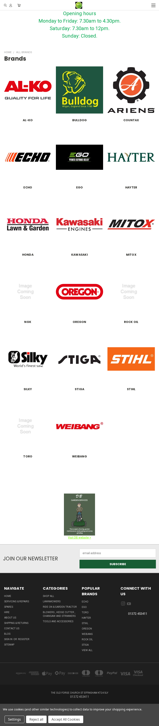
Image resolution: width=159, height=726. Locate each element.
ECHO (27, 187)
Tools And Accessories (58, 621)
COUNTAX (131, 120)
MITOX (131, 255)
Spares (8, 606)
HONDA (28, 255)
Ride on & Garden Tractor (60, 606)
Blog (7, 633)
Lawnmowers (51, 601)
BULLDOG (79, 120)
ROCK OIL (131, 322)
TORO (27, 456)
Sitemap (9, 644)
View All (87, 650)
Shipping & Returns (16, 623)
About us (10, 617)
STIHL (131, 389)
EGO (79, 187)
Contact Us (11, 628)
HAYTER (131, 187)
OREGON (79, 322)
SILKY (28, 389)
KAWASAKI (79, 255)
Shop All (48, 596)
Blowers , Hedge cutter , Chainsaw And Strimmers (59, 614)
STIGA (79, 389)
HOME (7, 596)
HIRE (7, 612)
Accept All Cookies (66, 719)
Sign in (8, 639)
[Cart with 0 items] (19, 5)
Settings (14, 719)
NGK (27, 322)
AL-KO (28, 120)
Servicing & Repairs (16, 601)
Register (23, 639)
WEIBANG (79, 456)
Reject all (36, 719)
